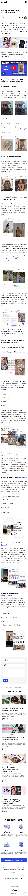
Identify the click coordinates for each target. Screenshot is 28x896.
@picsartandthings (7, 455)
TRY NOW (3, 336)
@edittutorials (22, 477)
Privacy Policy (13, 867)
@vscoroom (20, 352)
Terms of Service (6, 867)
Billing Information (21, 867)
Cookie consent (21, 869)
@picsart (4, 545)
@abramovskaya (6, 595)
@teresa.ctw (21, 455)
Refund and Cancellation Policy (10, 869)
